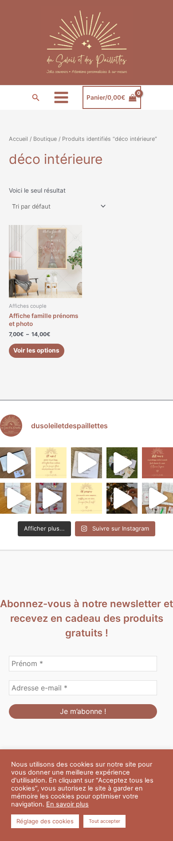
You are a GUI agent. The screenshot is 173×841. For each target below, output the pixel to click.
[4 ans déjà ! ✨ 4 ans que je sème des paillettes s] (51, 498)
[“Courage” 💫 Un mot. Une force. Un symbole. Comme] (86, 462)
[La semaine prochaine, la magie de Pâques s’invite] (122, 462)
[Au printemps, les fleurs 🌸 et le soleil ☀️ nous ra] (157, 462)
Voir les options (36, 350)
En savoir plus (67, 804)
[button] (36, 97)
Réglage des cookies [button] (45, 821)
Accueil (18, 139)
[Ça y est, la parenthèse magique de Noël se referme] (122, 498)
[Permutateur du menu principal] (61, 97)
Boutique (45, 139)
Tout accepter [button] (104, 821)
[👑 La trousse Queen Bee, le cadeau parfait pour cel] (15, 462)
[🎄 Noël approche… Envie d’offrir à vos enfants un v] (157, 498)
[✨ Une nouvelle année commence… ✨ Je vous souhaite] (86, 498)
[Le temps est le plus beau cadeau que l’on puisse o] (51, 462)
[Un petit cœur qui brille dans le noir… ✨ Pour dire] (15, 498)
